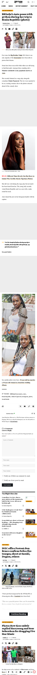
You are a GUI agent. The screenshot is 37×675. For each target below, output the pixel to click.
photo (30, 396)
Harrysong (24, 669)
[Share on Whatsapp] (16, 672)
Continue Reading (18, 614)
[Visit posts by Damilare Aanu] (3, 413)
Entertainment (8, 10)
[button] (3, 2)
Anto (3, 73)
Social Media (5, 399)
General (28, 501)
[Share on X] (5, 28)
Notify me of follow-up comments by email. (17, 476)
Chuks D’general (16, 396)
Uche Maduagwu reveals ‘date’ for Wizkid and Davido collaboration (12, 511)
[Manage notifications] (34, 671)
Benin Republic (6, 396)
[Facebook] (32, 413)
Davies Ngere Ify (8, 505)
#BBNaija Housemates (16, 394)
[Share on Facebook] (9, 672)
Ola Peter (5, 560)
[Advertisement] (18, 108)
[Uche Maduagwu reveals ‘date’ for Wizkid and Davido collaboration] (30, 512)
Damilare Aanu (6, 23)
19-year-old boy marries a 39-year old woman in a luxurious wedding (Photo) (18, 382)
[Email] (9, 28)
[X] (34, 413)
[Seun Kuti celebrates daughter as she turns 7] (30, 535)
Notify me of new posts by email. (14, 480)
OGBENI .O (6, 528)
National (6, 544)
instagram (25, 396)
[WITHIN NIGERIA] (18, 2)
